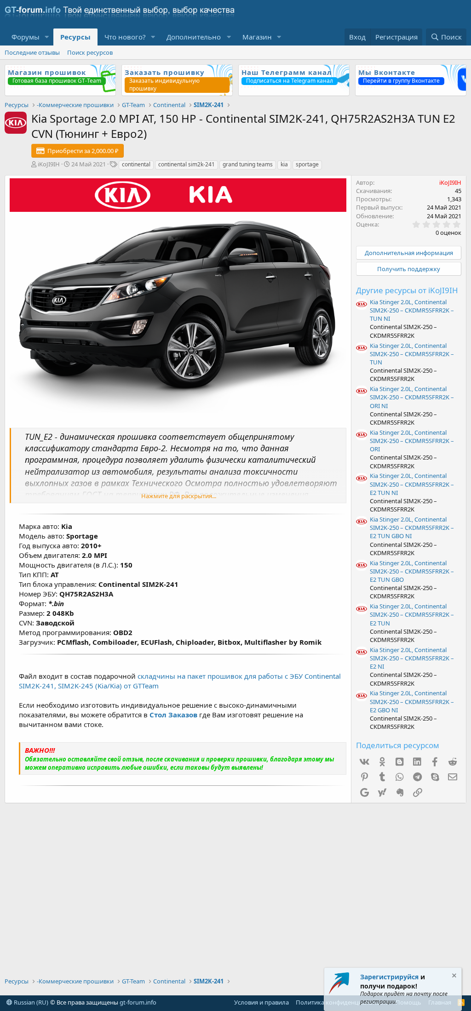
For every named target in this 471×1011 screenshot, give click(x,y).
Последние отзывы (32, 52)
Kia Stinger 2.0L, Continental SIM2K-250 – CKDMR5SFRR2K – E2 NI (412, 658)
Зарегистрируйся (389, 976)
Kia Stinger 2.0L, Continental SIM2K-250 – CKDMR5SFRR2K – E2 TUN (412, 614)
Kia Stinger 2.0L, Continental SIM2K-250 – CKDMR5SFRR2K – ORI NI (412, 397)
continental (136, 164)
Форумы (25, 36)
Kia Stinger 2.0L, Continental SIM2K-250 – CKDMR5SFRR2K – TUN (412, 353)
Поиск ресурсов (90, 52)
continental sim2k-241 (186, 164)
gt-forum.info (138, 1002)
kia (284, 164)
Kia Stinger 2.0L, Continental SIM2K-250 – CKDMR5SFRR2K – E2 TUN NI (412, 483)
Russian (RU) (30, 1002)
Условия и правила (261, 1002)
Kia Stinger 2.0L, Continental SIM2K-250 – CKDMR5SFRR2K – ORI (412, 440)
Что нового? (125, 36)
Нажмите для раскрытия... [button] (178, 496)
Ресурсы (75, 36)
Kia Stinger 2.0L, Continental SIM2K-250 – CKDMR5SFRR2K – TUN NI (412, 310)
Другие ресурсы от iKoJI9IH (407, 290)
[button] (46, 36)
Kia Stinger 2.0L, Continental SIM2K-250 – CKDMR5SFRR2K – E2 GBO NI (412, 701)
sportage (307, 164)
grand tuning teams (248, 164)
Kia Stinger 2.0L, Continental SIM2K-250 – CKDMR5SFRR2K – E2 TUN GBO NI (412, 527)
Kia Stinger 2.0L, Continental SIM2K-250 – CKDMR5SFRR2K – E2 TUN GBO (412, 571)
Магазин (257, 36)
